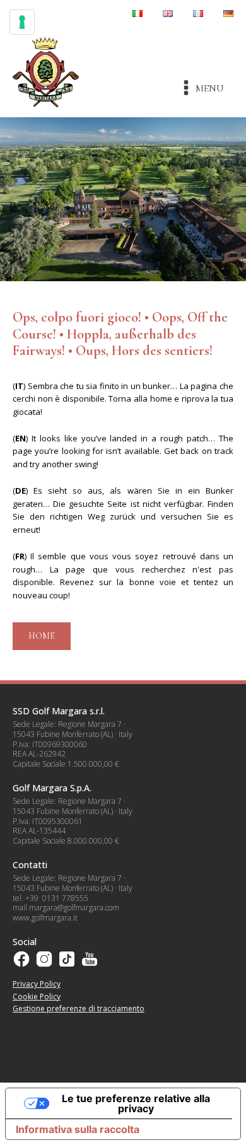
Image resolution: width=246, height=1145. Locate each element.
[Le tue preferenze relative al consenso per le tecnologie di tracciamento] (22, 22)
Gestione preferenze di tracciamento (78, 1008)
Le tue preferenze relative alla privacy (136, 1103)
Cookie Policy (37, 996)
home (41, 636)
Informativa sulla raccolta (77, 1129)
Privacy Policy (37, 984)
